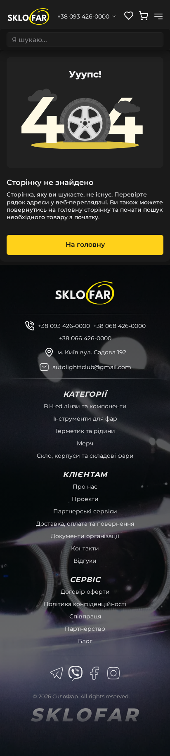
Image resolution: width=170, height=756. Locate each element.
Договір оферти (85, 591)
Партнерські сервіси (85, 511)
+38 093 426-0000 (64, 326)
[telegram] (56, 673)
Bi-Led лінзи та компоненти (85, 406)
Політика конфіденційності (85, 604)
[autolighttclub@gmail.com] (44, 367)
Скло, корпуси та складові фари (85, 455)
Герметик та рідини (85, 431)
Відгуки (85, 560)
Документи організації (85, 536)
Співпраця (85, 616)
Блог (85, 641)
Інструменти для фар (85, 418)
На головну (85, 244)
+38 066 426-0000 (85, 338)
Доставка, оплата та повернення (85, 523)
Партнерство (85, 628)
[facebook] (94, 673)
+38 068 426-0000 (119, 326)
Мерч (85, 443)
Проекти (85, 499)
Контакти (85, 548)
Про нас (85, 486)
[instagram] (113, 673)
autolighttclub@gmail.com (91, 367)
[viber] (75, 673)
